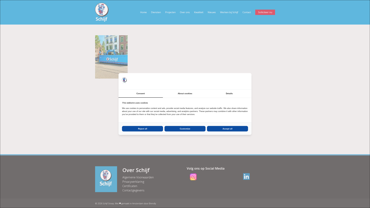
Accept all (227, 129)
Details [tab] (229, 93)
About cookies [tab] (185, 93)
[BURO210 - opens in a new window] (237, 81)
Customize (185, 129)
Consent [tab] (140, 93)
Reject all (142, 129)
